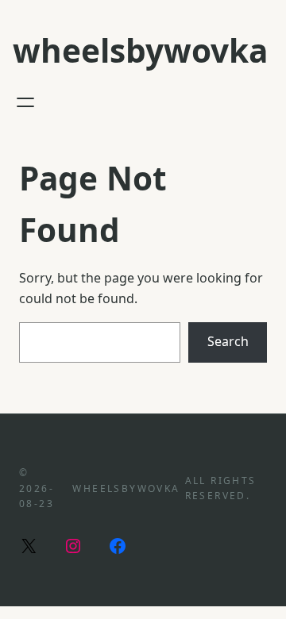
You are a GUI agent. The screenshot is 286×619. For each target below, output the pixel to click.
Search (228, 341)
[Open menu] (25, 102)
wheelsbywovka (140, 50)
